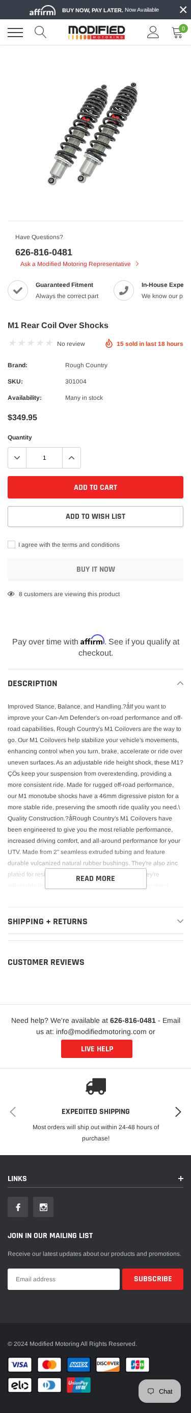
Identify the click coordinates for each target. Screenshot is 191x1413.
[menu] (15, 32)
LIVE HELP (97, 1049)
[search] (41, 32)
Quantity (20, 437)
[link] (18, 1207)
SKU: (15, 381)
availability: (25, 397)
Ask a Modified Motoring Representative (76, 264)
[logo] (96, 32)
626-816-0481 (43, 252)
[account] (153, 32)
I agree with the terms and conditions (68, 544)
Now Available (110, 10)
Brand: (18, 365)
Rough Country (86, 365)
